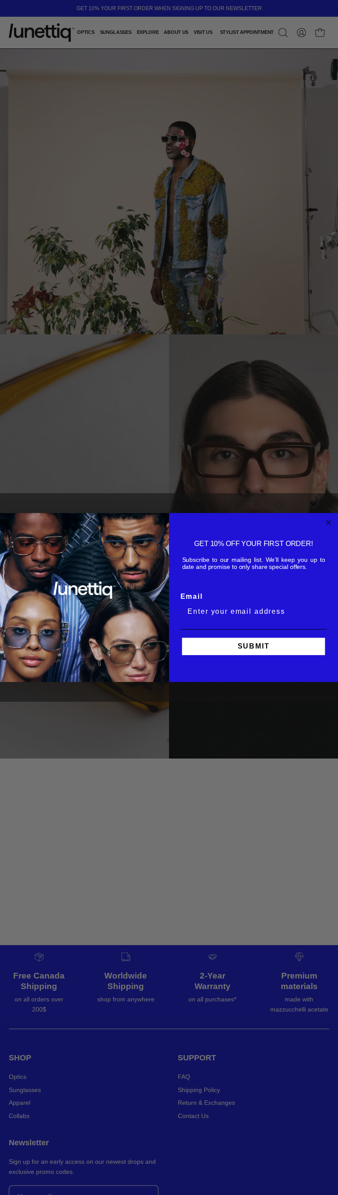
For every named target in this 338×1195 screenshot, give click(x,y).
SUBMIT (254, 646)
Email (191, 596)
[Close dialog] (328, 522)
